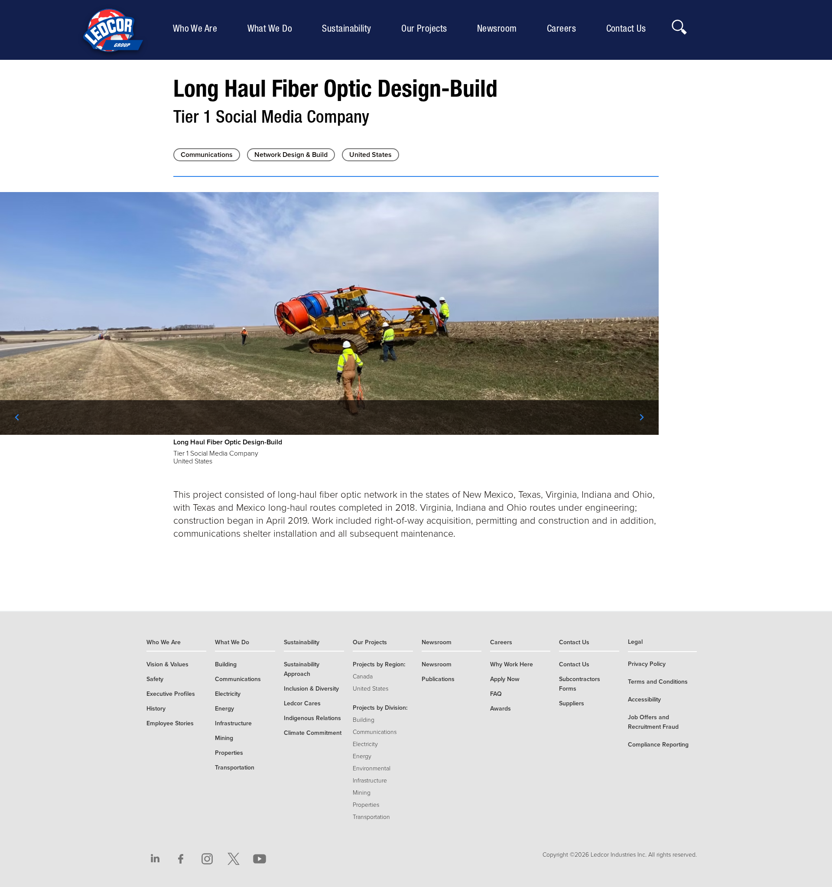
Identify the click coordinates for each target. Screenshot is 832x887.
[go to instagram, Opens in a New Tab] (207, 859)
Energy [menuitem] (224, 708)
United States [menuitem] (370, 688)
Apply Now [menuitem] (505, 679)
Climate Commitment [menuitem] (312, 733)
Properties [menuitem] (229, 753)
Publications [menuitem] (438, 679)
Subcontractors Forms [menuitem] (579, 683)
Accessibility (644, 699)
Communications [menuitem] (238, 679)
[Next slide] (641, 417)
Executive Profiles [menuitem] (170, 694)
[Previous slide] (17, 417)
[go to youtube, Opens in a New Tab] (259, 859)
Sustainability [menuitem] (348, 28)
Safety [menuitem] (154, 679)
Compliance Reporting (658, 744)
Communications (207, 154)
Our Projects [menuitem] (426, 28)
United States (370, 154)
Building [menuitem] (226, 664)
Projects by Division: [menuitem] (380, 707)
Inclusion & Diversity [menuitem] (311, 688)
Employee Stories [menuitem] (170, 723)
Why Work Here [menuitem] (511, 664)
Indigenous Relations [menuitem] (312, 718)
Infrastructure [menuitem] (233, 723)
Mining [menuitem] (224, 738)
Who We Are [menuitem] (197, 28)
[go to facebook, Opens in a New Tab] (181, 859)
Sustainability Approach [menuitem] (301, 669)
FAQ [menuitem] (496, 694)
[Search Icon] (678, 25)
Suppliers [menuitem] (571, 703)
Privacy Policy (647, 664)
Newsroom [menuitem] (499, 28)
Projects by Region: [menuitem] (379, 664)
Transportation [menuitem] (234, 767)
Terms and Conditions (658, 681)
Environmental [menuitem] (371, 768)
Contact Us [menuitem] (628, 28)
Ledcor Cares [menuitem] (302, 703)
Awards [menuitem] (500, 708)
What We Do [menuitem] (271, 28)
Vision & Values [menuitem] (167, 664)
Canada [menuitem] (363, 676)
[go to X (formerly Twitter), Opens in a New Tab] (233, 859)
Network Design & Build (291, 154)
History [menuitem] (156, 708)
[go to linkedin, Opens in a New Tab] (155, 859)
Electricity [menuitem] (227, 694)
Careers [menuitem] (563, 28)
